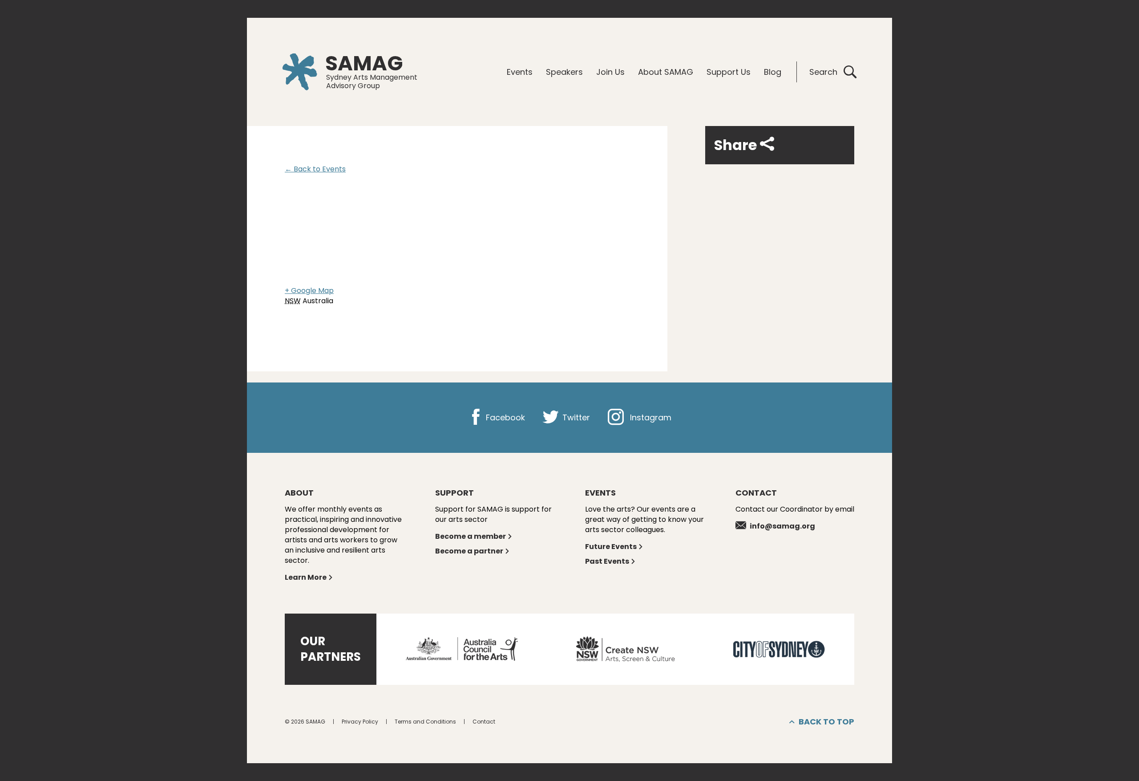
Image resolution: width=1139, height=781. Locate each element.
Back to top (826, 721)
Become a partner (469, 551)
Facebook (504, 417)
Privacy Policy (360, 721)
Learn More (306, 577)
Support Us (729, 71)
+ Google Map (309, 290)
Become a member (470, 536)
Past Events (607, 561)
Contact (484, 721)
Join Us (610, 71)
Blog (772, 71)
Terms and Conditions (425, 721)
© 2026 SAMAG (305, 721)
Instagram (649, 417)
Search (823, 71)
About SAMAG (665, 71)
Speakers (564, 71)
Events (520, 71)
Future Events (611, 546)
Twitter (575, 417)
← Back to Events (315, 169)
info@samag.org (782, 526)
